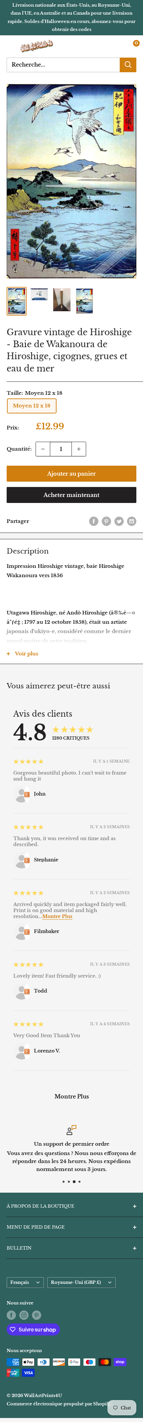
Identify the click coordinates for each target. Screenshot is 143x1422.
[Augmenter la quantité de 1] (79, 449)
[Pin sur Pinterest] (106, 521)
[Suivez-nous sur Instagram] (24, 1315)
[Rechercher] (128, 65)
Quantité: (19, 449)
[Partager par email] (131, 521)
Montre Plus (57, 916)
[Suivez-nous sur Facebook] (11, 1315)
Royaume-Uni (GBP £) (76, 1282)
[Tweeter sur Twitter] (119, 521)
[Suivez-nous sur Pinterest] (36, 1315)
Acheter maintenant (71, 495)
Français (19, 1282)
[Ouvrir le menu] (10, 46)
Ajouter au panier (71, 473)
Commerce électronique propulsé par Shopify (59, 1404)
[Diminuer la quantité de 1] (43, 449)
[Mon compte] (117, 46)
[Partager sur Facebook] (93, 521)
